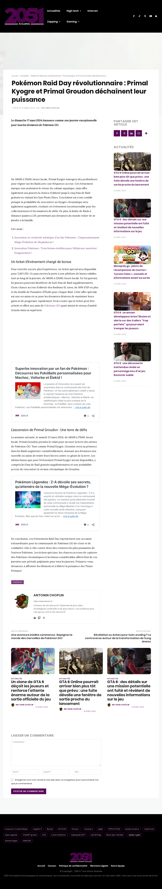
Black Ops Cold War (115, 834)
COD (44, 834)
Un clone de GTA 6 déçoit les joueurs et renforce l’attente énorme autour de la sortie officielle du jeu (31, 690)
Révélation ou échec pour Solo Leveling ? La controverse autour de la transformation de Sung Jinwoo (118, 638)
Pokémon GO (52, 305)
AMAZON (27, 840)
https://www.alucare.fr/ (43, 601)
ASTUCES (62, 829)
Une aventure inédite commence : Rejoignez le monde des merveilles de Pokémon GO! (41, 636)
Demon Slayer (11, 840)
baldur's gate (134, 834)
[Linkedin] (35, 617)
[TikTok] (139, 16)
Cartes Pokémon (58, 834)
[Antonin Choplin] (22, 606)
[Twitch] (39, 617)
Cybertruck (149, 829)
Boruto (50, 829)
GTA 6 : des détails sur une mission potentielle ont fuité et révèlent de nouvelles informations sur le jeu (128, 690)
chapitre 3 (37, 829)
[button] (156, 16)
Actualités (24, 75)
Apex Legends (11, 834)
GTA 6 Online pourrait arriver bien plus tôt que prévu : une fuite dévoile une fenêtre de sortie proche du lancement (80, 692)
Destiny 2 (88, 829)
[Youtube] (151, 16)
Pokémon (17, 582)
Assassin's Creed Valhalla (16, 829)
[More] (146, 133)
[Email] (139, 133)
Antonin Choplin (50, 108)
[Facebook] (134, 16)
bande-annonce (132, 829)
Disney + (75, 829)
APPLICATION (114, 829)
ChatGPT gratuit (30, 834)
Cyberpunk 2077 (78, 834)
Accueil (15, 75)
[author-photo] (13, 705)
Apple (100, 829)
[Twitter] (145, 16)
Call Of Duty (96, 834)
